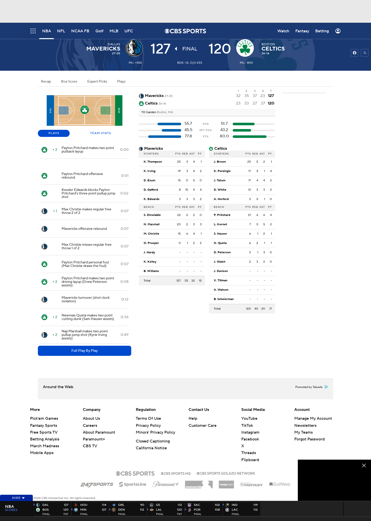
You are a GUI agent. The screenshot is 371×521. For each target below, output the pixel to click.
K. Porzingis (222, 171)
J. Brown (220, 161)
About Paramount (99, 432)
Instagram (250, 432)
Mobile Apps (42, 452)
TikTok (247, 425)
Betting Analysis (44, 439)
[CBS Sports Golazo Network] (226, 472)
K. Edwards (152, 199)
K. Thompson (153, 161)
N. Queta (220, 243)
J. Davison (221, 271)
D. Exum (149, 180)
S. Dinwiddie (152, 215)
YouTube (249, 418)
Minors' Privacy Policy (155, 432)
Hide (16, 498)
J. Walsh (219, 261)
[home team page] (246, 48)
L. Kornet (220, 224)
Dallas (114, 44)
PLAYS (53, 133)
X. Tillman (220, 280)
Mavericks (103, 48)
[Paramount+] (165, 483)
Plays (121, 81)
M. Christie (151, 233)
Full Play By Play (84, 351)
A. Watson (221, 289)
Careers (90, 425)
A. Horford (221, 199)
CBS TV (90, 446)
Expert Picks (97, 81)
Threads (248, 452)
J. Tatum (219, 180)
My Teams (303, 432)
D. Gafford (151, 189)
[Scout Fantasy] (251, 484)
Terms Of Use (148, 418)
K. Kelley (150, 261)
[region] (334, 480)
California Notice (151, 448)
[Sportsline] (132, 483)
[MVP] (226, 482)
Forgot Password (309, 439)
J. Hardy (149, 252)
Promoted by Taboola (309, 387)
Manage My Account (313, 418)
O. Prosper (151, 243)
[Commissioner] (199, 482)
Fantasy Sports (43, 425)
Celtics (273, 48)
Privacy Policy (148, 425)
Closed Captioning (153, 441)
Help (193, 418)
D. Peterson (222, 252)
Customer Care (203, 425)
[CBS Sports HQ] (176, 473)
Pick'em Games (44, 418)
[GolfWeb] (279, 484)
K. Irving (149, 171)
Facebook (250, 439)
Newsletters (305, 425)
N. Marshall (152, 224)
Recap (46, 81)
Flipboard (250, 459)
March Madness (44, 446)
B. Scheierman (224, 299)
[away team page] (135, 48)
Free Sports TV (44, 432)
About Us (91, 418)
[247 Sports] (97, 483)
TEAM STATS (100, 133)
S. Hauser (220, 233)
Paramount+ (94, 439)
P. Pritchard (222, 215)
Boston (268, 44)
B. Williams (151, 271)
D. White (220, 189)
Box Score (69, 81)
